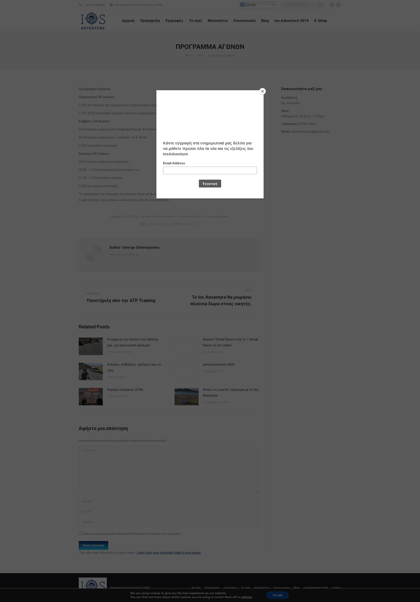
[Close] (262, 91)
